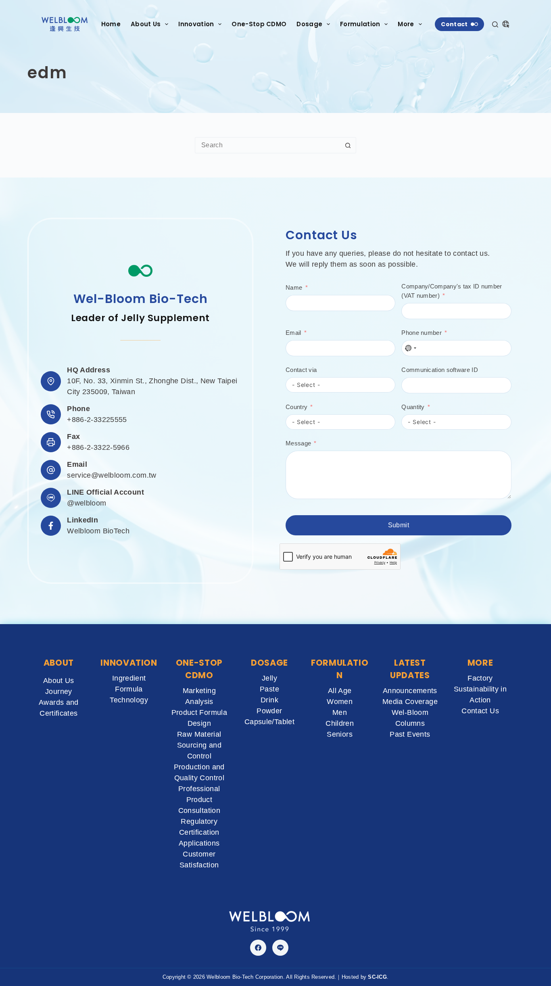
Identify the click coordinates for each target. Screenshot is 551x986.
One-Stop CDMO (259, 24)
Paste (269, 689)
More (406, 24)
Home (111, 24)
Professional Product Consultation (199, 800)
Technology (129, 700)
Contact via (301, 369)
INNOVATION (128, 662)
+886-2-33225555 (97, 420)
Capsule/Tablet (269, 722)
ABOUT (59, 662)
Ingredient (129, 678)
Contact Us (480, 711)
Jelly (269, 678)
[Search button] (348, 145)
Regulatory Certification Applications (199, 832)
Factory (480, 678)
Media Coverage (410, 702)
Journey (58, 691)
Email (293, 332)
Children (340, 723)
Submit (398, 525)
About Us (146, 24)
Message (298, 443)
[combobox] (267, 145)
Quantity (412, 406)
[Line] (280, 948)
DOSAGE (269, 662)
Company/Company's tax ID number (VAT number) (451, 291)
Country (296, 406)
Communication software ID (439, 369)
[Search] (495, 24)
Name (294, 287)
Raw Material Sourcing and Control (199, 745)
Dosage (309, 24)
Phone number (421, 332)
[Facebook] (258, 948)
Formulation (360, 24)
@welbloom (86, 503)
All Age (340, 691)
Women (340, 702)
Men (339, 712)
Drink (269, 700)
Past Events (410, 734)
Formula (129, 689)
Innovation (196, 24)
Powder (269, 711)
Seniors (340, 734)
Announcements (410, 691)
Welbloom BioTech (98, 531)
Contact (454, 24)
